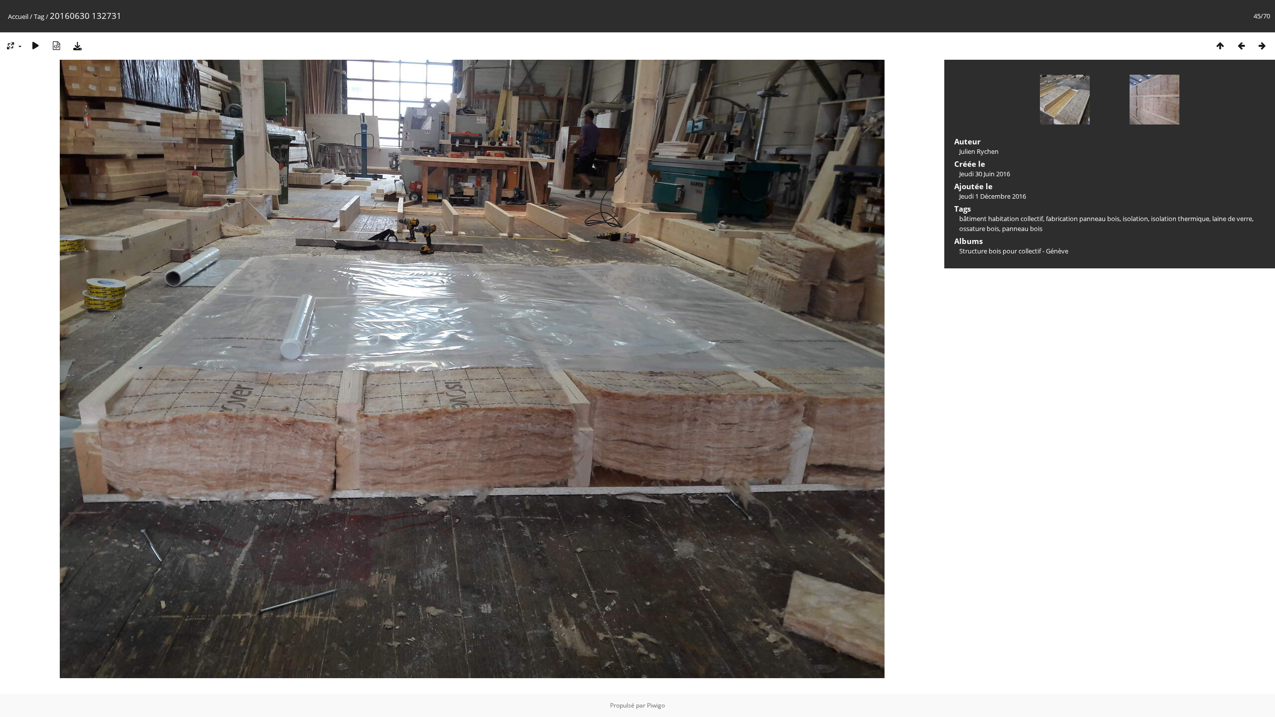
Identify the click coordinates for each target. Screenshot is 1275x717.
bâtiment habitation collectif (1001, 218)
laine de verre (1232, 218)
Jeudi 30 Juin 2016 (984, 173)
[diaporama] (35, 45)
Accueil (18, 16)
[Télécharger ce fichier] (77, 45)
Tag (39, 16)
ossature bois (979, 228)
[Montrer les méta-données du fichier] (56, 45)
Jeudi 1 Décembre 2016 (992, 196)
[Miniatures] (1220, 45)
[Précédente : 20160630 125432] (1241, 45)
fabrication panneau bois (1083, 218)
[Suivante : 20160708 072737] (1262, 45)
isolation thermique (1180, 218)
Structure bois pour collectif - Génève (1013, 250)
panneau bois (1022, 228)
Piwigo (656, 705)
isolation (1135, 218)
